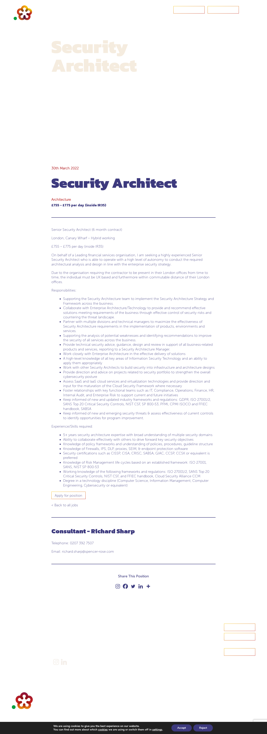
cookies (103, 729)
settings (157, 729)
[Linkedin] (140, 586)
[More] (148, 586)
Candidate (19, 638)
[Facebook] (125, 586)
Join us (17, 650)
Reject (203, 728)
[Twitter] (133, 586)
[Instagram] (117, 586)
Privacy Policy (62, 643)
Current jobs (20, 656)
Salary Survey (62, 626)
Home (16, 626)
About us (18, 632)
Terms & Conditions (66, 649)
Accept (181, 728)
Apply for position (68, 495)
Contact (189, 10)
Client (16, 644)
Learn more (239, 637)
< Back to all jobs (64, 505)
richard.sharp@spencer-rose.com (88, 551)
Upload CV (223, 10)
